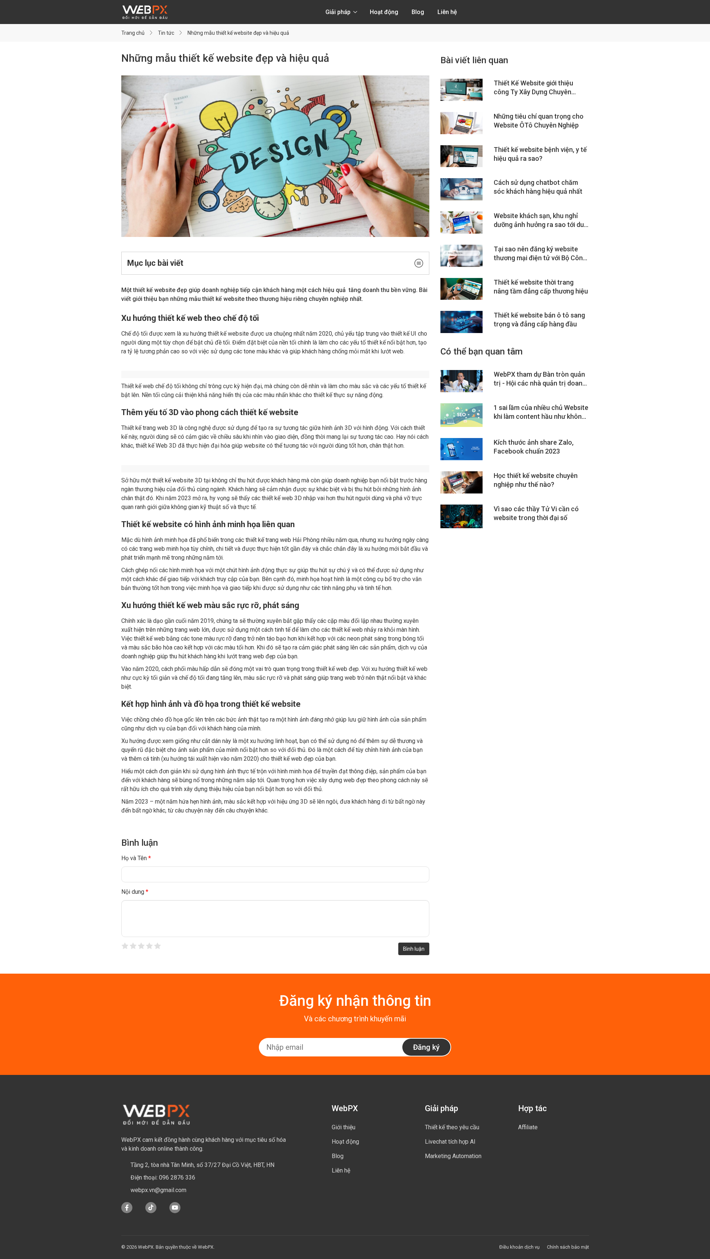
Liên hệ (447, 12)
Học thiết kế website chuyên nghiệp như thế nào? (536, 480)
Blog (418, 12)
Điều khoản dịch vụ (519, 1247)
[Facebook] (126, 1211)
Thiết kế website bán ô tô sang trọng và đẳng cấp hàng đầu (539, 319)
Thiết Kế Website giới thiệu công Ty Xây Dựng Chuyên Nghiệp (533, 87)
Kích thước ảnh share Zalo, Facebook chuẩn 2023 (534, 446)
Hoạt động (384, 12)
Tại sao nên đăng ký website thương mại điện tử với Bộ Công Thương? (540, 253)
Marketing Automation (453, 1156)
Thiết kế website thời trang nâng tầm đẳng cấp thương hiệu (541, 286)
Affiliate (528, 1127)
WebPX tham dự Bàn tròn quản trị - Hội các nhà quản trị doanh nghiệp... (540, 379)
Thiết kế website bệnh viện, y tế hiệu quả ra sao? (540, 154)
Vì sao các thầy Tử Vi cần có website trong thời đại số (536, 513)
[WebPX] (156, 1114)
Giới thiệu (343, 1127)
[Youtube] (174, 1211)
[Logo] (145, 12)
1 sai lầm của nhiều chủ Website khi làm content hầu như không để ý (541, 412)
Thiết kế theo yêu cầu (452, 1127)
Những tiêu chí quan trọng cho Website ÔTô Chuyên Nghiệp (539, 120)
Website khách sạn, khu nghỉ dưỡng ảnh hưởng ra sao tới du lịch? (539, 220)
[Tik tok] (150, 1211)
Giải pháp (338, 12)
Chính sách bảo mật (568, 1247)
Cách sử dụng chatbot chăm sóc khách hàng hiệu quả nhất (538, 187)
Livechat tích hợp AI (450, 1141)
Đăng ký (426, 1047)
